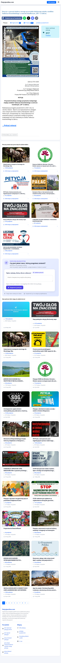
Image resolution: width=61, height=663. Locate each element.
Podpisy (29, 23)
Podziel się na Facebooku (13, 18)
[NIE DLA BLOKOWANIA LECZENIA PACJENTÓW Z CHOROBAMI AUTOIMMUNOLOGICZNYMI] (16, 243)
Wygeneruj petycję (16, 287)
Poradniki (5, 625)
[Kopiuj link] (36, 18)
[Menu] (58, 2)
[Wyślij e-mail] (32, 18)
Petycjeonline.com (7, 2)
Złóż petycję (51, 2)
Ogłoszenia (16, 23)
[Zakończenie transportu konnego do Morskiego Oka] (16, 160)
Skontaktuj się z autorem (10, 135)
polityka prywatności (42, 23)
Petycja (5, 23)
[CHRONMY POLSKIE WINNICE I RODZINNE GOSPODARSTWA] (45, 215)
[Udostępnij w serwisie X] (28, 18)
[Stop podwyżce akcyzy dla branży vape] (16, 214)
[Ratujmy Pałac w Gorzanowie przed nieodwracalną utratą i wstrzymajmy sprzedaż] (45, 187)
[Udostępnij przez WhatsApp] (24, 18)
